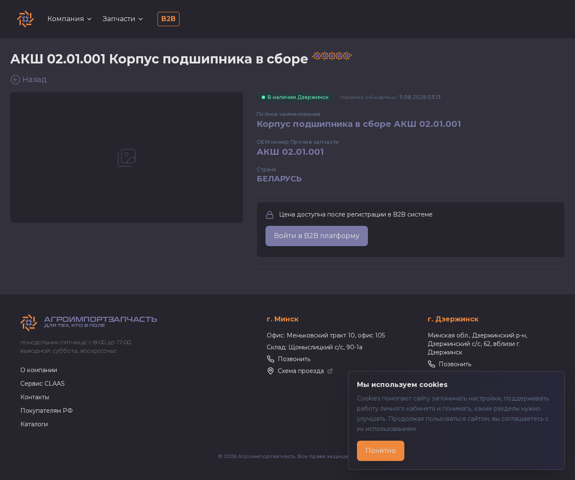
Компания (65, 19)
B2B (168, 19)
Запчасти (119, 19)
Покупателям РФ (46, 410)
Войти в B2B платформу (316, 236)
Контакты (34, 397)
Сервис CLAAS (42, 383)
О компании (38, 370)
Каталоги (34, 424)
